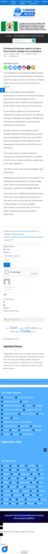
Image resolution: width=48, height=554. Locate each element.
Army (7, 328)
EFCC (27, 328)
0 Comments (13, 56)
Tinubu (26, 331)
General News (31, 54)
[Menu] (24, 450)
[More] (33, 67)
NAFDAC (34, 328)
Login (7, 249)
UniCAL (34, 332)
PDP (12, 332)
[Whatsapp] (6, 67)
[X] (28, 67)
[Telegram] (10, 67)
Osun (40, 328)
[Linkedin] (19, 67)
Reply (3, 544)
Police (17, 332)
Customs (21, 328)
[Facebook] (15, 67)
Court (13, 327)
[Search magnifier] (33, 40)
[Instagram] (24, 67)
